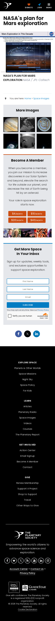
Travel (27, 500)
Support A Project (27, 488)
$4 (17, 213)
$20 (17, 220)
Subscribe (28, 305)
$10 (36, 213)
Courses (27, 429)
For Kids (27, 390)
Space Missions (27, 373)
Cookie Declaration (27, 609)
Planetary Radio (27, 412)
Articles (27, 406)
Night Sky (27, 379)
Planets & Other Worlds (27, 368)
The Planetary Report (28, 434)
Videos (27, 423)
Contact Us (37, 569)
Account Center (19, 569)
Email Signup (27, 456)
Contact (27, 467)
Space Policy (27, 385)
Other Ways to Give (27, 505)
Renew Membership (27, 483)
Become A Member (27, 461)
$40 (36, 220)
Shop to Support (27, 494)
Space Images (41, 98)
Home (28, 98)
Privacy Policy (43, 310)
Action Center (27, 450)
